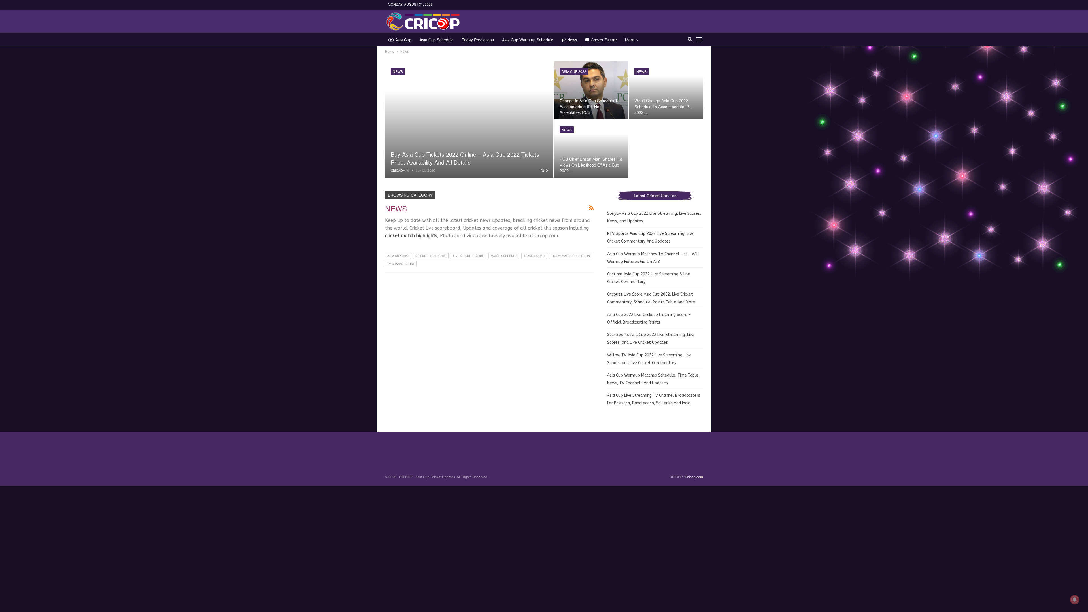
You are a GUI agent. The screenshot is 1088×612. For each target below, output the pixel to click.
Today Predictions (478, 39)
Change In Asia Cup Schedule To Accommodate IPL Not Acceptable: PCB (590, 106)
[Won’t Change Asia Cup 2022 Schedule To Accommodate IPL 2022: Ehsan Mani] (666, 90)
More (629, 39)
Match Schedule (504, 256)
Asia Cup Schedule (437, 39)
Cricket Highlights (430, 256)
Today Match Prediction (570, 256)
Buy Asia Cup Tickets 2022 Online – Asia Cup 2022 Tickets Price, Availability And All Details (465, 158)
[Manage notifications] (1074, 599)
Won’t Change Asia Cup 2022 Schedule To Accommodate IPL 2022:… (663, 106)
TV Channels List (401, 264)
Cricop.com (694, 476)
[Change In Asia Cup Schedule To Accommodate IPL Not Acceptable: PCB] (591, 90)
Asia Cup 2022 (574, 71)
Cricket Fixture (604, 39)
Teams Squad (534, 256)
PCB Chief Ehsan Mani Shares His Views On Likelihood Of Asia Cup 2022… (591, 164)
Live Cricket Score (468, 256)
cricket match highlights (411, 235)
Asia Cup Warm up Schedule (527, 39)
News (572, 39)
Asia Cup (403, 39)
